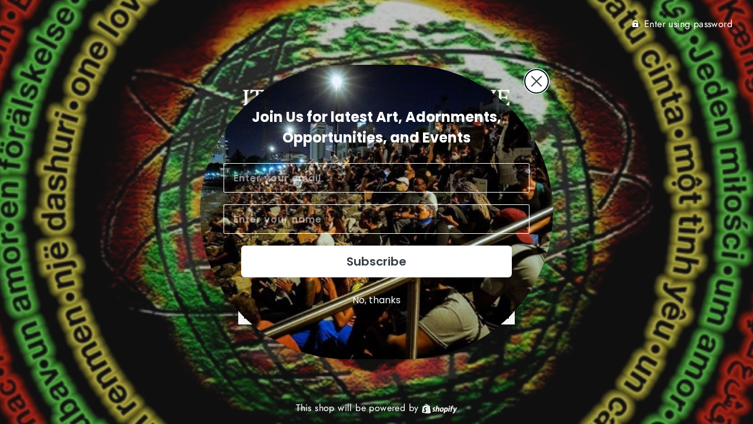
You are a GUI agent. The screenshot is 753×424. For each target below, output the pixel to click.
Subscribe (376, 261)
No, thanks (376, 300)
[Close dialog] (536, 81)
